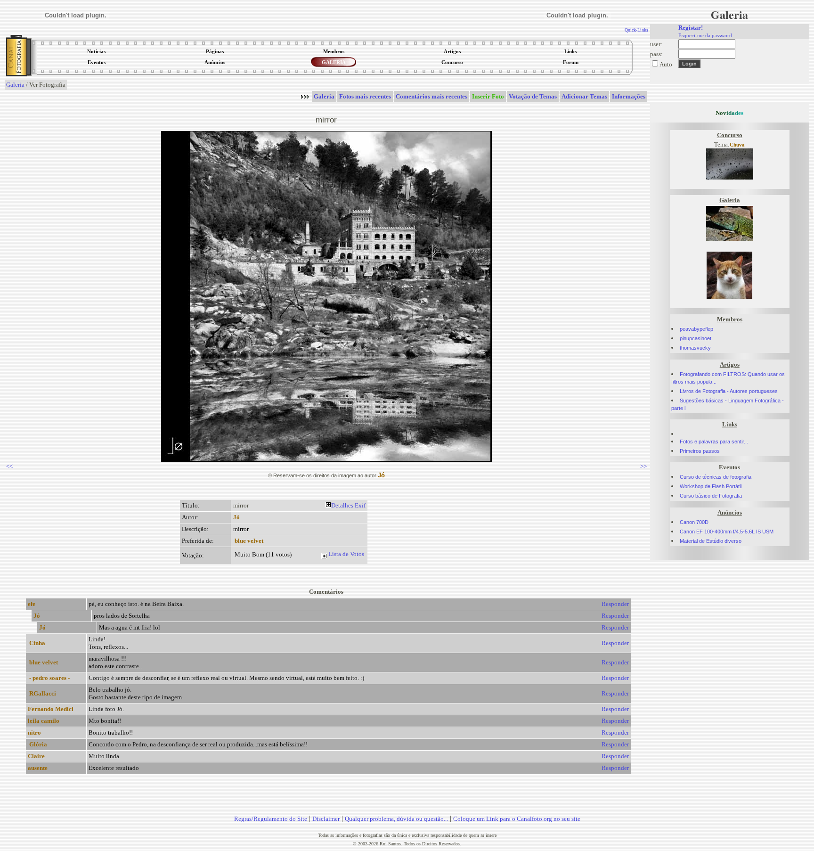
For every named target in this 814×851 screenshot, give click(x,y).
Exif (360, 505)
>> (643, 466)
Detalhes (342, 505)
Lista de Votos (346, 553)
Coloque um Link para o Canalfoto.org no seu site (516, 818)
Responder (615, 603)
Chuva (737, 144)
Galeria (15, 84)
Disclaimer (326, 818)
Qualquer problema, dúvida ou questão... (396, 818)
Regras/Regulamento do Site (270, 818)
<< (9, 466)
